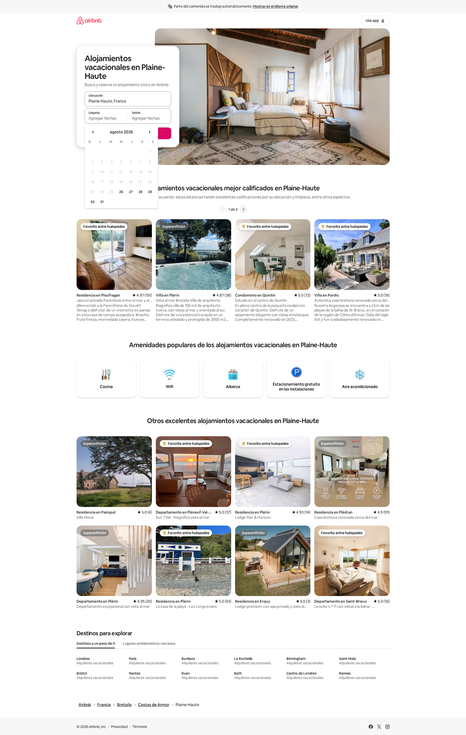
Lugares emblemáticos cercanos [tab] (149, 643)
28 (140, 192)
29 (150, 192)
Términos (139, 726)
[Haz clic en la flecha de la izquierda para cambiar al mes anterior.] (93, 132)
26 (121, 192)
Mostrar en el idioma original (275, 6)
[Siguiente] (243, 209)
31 (102, 202)
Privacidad (119, 726)
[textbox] (106, 118)
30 (93, 202)
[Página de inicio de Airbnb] (89, 20)
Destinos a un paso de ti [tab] (96, 643)
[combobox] (128, 101)
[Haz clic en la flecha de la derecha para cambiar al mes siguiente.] (149, 132)
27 (131, 192)
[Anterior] (223, 209)
